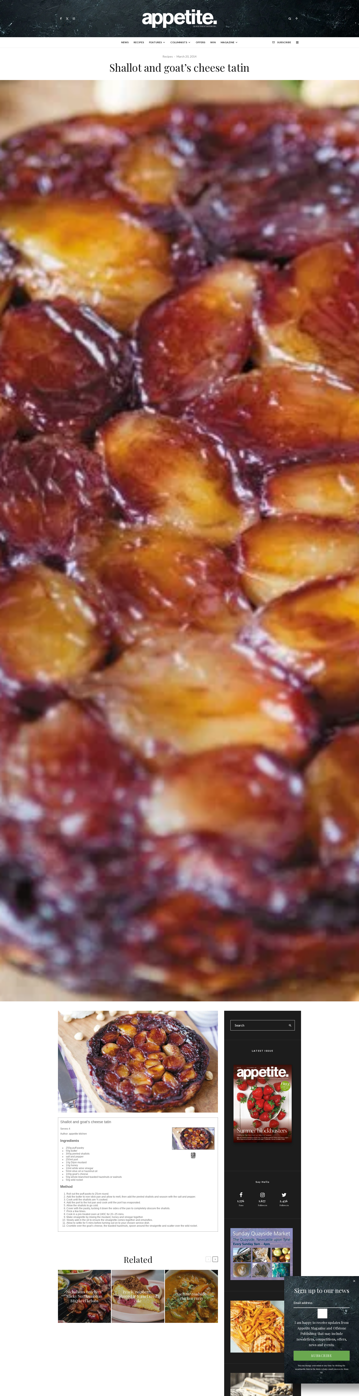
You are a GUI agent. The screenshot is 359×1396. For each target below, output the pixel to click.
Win (213, 42)
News (125, 42)
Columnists (178, 42)
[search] (290, 1025)
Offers (200, 42)
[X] (67, 18)
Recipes (139, 42)
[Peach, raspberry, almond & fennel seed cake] (138, 1296)
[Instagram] (74, 18)
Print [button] (193, 1157)
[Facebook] (61, 18)
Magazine (227, 42)
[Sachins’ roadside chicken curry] (191, 1296)
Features (155, 42)
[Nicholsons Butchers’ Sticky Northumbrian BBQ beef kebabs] (84, 1296)
